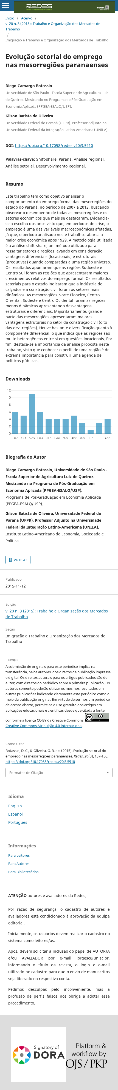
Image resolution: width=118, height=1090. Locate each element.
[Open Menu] (5, 5)
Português (17, 822)
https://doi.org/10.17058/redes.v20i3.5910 (54, 145)
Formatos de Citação (26, 772)
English (15, 805)
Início (9, 18)
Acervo (26, 18)
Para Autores (18, 863)
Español (15, 814)
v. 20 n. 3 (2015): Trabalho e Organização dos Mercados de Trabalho (52, 26)
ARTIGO (20, 559)
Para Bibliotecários (23, 871)
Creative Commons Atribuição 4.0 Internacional (43, 725)
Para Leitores (19, 855)
